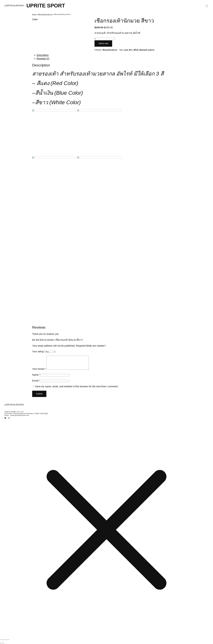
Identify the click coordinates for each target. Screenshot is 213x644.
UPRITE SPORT (45, 6)
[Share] (6, 639)
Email (36, 380)
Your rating (38, 351)
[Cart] (207, 6)
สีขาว (131, 50)
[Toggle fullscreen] (3, 639)
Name (36, 374)
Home (34, 14)
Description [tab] (43, 55)
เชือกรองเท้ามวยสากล (45, 14)
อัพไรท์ (136, 50)
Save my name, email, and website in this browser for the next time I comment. (76, 386)
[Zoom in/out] (1, 639)
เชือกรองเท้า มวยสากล (146, 50)
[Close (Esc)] (8, 639)
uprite (126, 50)
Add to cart (103, 43)
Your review (39, 369)
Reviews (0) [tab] (43, 58)
